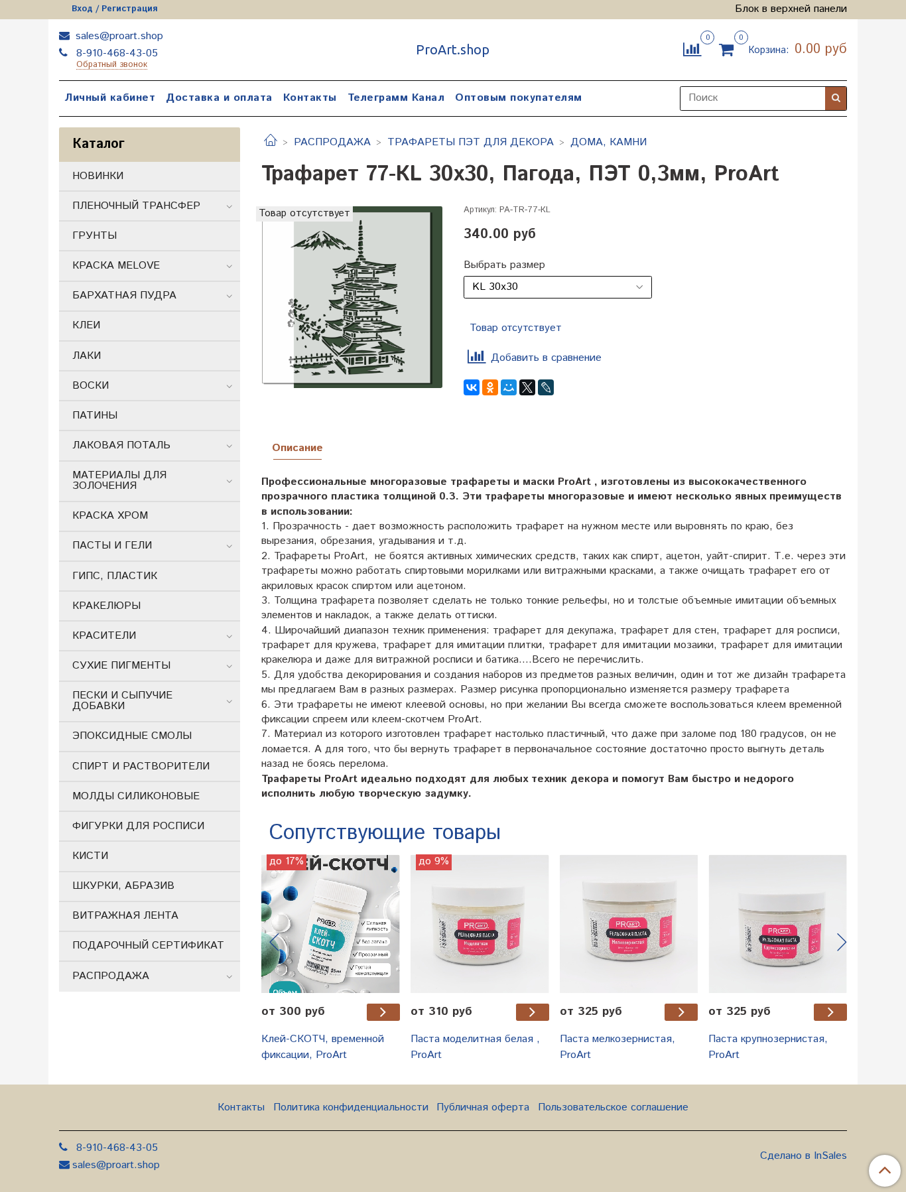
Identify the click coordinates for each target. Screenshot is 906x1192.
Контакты (310, 97)
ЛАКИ (86, 356)
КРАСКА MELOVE (116, 265)
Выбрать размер (504, 265)
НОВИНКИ (97, 176)
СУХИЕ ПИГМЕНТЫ (121, 665)
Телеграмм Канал (396, 97)
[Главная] (270, 142)
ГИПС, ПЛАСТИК (114, 576)
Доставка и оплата (219, 97)
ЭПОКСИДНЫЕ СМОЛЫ (132, 736)
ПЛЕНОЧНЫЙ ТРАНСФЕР (136, 206)
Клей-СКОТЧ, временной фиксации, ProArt (322, 1047)
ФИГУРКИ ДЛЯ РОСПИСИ (138, 826)
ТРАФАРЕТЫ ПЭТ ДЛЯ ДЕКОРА (470, 142)
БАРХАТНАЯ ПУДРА (124, 295)
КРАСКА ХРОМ (110, 515)
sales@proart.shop (117, 36)
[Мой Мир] (509, 387)
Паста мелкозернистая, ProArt (617, 1047)
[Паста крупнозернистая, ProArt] (777, 923)
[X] (527, 387)
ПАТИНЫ (94, 415)
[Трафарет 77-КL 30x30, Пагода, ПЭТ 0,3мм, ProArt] (351, 296)
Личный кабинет (109, 97)
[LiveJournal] (546, 387)
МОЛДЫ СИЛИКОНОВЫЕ (136, 796)
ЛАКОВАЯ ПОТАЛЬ (121, 445)
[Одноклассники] (490, 387)
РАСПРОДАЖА (332, 142)
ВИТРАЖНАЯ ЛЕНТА (125, 915)
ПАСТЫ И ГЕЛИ (112, 545)
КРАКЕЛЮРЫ (106, 606)
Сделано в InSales (803, 1156)
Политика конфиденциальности (350, 1107)
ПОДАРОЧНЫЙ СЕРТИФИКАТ (148, 945)
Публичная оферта (482, 1107)
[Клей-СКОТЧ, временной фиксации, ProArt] (330, 923)
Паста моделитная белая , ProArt (475, 1047)
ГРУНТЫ (94, 235)
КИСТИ (90, 856)
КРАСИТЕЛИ (104, 635)
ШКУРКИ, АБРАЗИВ (123, 886)
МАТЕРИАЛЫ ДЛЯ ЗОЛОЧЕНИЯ (119, 481)
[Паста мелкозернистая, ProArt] (629, 923)
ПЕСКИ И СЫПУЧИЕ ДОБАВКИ (122, 701)
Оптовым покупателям (518, 97)
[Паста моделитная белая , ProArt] (480, 923)
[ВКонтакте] (472, 387)
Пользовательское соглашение (613, 1107)
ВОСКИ (90, 385)
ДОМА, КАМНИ (608, 142)
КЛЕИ (86, 325)
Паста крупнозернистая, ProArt (768, 1047)
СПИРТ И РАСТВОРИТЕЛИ (141, 766)
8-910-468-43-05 (115, 53)
